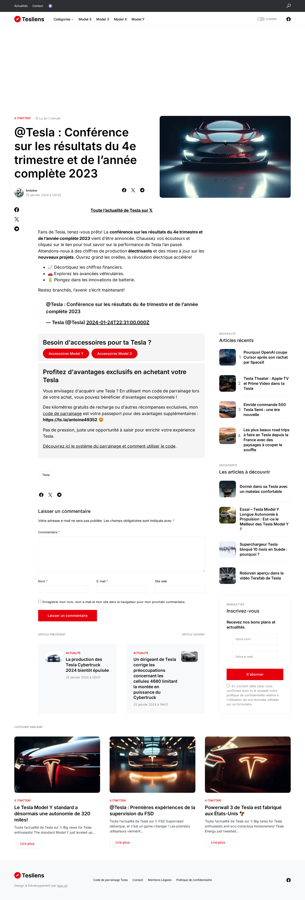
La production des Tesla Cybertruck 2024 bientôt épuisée (87, 665)
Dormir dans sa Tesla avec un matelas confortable (264, 489)
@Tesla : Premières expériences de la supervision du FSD (152, 810)
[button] (288, 6)
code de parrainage (62, 413)
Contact (37, 6)
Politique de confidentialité (194, 880)
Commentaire (49, 532)
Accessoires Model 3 (114, 353)
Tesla (46, 475)
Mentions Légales (160, 880)
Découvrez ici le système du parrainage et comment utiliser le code (109, 446)
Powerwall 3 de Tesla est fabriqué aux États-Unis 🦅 (243, 810)
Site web (161, 581)
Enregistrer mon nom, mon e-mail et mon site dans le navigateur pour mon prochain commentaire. (113, 602)
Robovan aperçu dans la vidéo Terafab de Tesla (262, 575)
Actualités (21, 6)
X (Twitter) (22, 118)
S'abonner (255, 674)
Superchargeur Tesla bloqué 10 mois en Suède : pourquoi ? (263, 549)
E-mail (102, 581)
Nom (42, 581)
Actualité (73, 653)
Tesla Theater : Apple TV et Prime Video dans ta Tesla (266, 383)
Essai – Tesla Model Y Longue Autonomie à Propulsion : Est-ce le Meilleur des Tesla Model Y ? (264, 519)
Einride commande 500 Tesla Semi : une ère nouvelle (265, 409)
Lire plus (27, 843)
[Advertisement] (152, 71)
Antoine (31, 190)
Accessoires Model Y (66, 353)
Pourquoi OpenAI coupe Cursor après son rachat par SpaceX (266, 357)
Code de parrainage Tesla (110, 880)
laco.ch (62, 885)
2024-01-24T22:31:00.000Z (117, 322)
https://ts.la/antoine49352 (70, 419)
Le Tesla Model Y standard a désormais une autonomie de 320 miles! (52, 814)
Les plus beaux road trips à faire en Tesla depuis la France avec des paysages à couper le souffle (267, 439)
